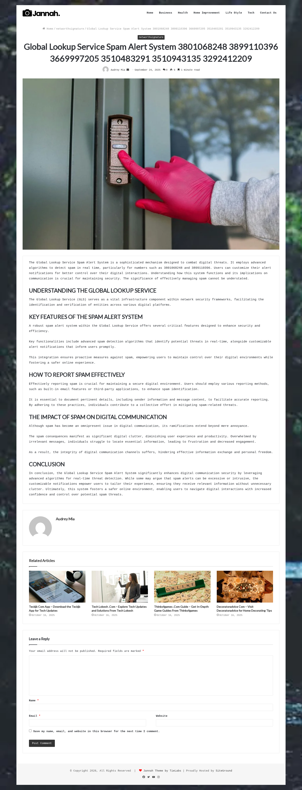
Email (34, 716)
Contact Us (268, 12)
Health (183, 12)
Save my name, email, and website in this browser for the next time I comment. (96, 731)
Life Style (234, 12)
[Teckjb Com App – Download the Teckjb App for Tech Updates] (57, 587)
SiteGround (224, 770)
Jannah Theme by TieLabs (162, 770)
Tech (251, 12)
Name (34, 700)
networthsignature (70, 28)
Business (165, 12)
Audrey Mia (65, 519)
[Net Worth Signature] (41, 12)
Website (161, 716)
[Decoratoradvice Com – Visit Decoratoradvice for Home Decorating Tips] (245, 587)
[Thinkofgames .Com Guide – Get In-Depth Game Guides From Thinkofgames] (182, 587)
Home (150, 12)
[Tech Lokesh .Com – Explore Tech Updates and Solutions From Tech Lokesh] (120, 587)
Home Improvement (207, 12)
